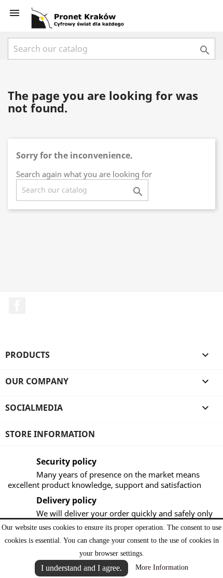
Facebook (17, 305)
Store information (50, 434)
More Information (161, 567)
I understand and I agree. (81, 567)
